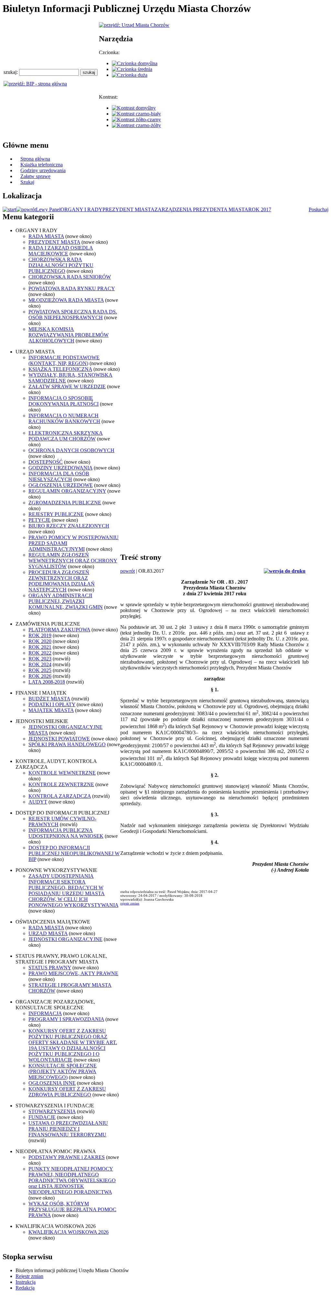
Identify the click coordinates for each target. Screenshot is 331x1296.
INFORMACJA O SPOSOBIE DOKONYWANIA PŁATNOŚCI (63, 401)
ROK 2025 (39, 670)
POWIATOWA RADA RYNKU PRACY (71, 288)
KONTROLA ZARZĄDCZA (59, 796)
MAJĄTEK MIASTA (51, 710)
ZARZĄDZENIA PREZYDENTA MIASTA (201, 209)
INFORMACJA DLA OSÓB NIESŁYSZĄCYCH (58, 476)
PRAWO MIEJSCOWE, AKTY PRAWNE (73, 973)
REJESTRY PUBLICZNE (56, 514)
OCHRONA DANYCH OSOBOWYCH (71, 450)
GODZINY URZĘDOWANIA (60, 467)
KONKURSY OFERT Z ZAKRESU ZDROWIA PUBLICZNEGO (67, 1091)
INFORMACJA (45, 1013)
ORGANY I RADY (81, 209)
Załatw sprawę (35, 176)
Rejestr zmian (29, 1276)
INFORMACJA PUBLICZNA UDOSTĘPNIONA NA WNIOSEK (65, 833)
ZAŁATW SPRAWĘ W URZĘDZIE (67, 386)
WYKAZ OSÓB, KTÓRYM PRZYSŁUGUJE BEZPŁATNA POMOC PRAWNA (72, 1209)
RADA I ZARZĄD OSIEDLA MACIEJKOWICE (60, 250)
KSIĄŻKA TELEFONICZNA (60, 369)
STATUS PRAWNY (49, 967)
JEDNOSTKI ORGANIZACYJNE (65, 939)
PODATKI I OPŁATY (51, 704)
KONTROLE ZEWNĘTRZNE (61, 784)
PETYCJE (39, 520)
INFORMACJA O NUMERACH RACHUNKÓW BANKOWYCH (64, 418)
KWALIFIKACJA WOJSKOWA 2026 (68, 1232)
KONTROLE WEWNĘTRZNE (62, 773)
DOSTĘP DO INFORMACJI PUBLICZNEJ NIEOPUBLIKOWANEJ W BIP (74, 853)
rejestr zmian (129, 903)
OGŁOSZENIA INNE (52, 1083)
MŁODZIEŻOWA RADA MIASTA (66, 300)
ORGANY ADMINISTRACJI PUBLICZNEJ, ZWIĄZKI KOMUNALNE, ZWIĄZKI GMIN (65, 601)
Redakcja (25, 1288)
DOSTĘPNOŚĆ (45, 462)
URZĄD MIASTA (48, 933)
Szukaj (27, 182)
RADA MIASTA (46, 236)
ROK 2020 (39, 641)
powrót (127, 571)
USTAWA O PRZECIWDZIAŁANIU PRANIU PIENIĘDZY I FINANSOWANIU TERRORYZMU (68, 1128)
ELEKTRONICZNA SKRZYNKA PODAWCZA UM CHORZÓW (65, 435)
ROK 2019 (39, 635)
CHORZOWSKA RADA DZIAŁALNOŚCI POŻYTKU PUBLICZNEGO (60, 265)
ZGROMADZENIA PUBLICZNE (64, 502)
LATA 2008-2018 (46, 682)
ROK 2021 (39, 647)
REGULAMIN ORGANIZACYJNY (67, 491)
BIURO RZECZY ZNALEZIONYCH (68, 526)
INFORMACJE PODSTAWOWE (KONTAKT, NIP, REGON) (64, 360)
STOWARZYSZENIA (52, 1111)
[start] (9, 209)
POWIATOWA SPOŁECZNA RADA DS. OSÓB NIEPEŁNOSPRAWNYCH (72, 314)
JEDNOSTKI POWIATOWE (59, 738)
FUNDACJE (42, 1117)
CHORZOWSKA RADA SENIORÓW (69, 277)
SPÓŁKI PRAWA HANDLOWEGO (67, 744)
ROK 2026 (39, 676)
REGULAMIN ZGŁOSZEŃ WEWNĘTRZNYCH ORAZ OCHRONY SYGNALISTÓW (72, 560)
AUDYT (37, 802)
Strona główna (35, 159)
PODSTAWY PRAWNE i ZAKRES (66, 1157)
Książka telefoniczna (41, 164)
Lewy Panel (48, 209)
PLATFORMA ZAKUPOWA (59, 629)
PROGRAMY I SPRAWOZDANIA (66, 1019)
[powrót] (26, 209)
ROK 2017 (259, 209)
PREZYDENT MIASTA (128, 209)
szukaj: (11, 72)
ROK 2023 (39, 658)
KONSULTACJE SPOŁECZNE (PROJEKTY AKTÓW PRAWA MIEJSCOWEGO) (62, 1071)
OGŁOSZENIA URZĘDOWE (60, 485)
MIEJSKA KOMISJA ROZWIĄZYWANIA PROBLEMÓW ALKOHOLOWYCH (68, 334)
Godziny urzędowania (43, 170)
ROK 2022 (39, 653)
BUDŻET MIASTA (49, 698)
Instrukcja (26, 1282)
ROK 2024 (39, 664)
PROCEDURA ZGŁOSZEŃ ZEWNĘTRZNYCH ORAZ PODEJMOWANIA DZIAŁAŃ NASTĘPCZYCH (61, 580)
